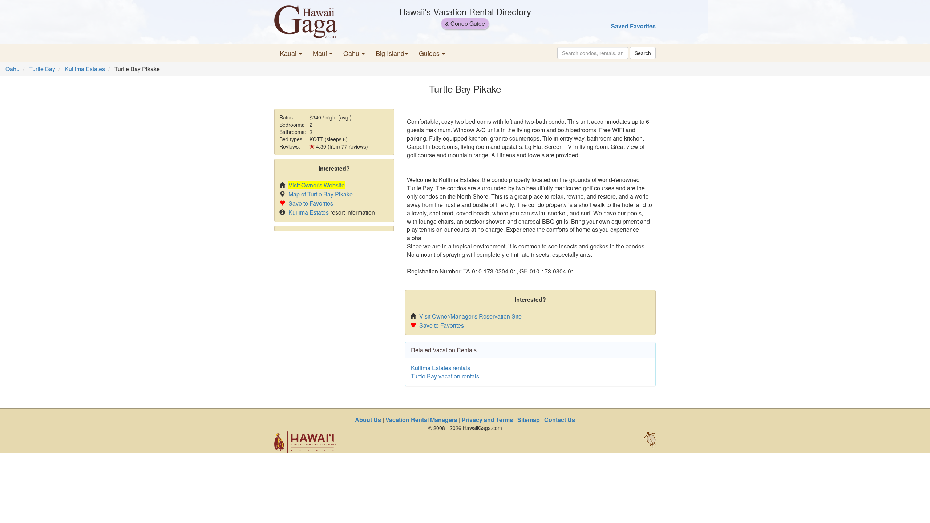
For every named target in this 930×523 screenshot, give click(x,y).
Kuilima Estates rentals (440, 368)
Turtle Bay (42, 69)
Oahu (12, 69)
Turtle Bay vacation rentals (445, 376)
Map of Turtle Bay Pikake (320, 194)
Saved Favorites (633, 26)
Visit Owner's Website (316, 185)
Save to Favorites (310, 203)
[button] (290, 53)
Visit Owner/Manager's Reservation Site (470, 316)
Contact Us (559, 419)
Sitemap (528, 419)
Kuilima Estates (85, 69)
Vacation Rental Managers (421, 419)
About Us (368, 419)
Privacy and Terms (487, 419)
